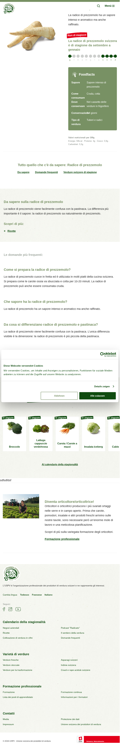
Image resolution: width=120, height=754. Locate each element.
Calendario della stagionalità (24, 622)
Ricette (11, 231)
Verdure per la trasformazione (17, 670)
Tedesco (24, 594)
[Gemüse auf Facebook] (4, 609)
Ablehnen (59, 395)
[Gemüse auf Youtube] (18, 609)
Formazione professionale (62, 539)
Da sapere (23, 172)
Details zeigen (102, 386)
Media (6, 719)
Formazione (9, 692)
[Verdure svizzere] (9, 9)
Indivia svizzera (68, 665)
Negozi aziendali (11, 628)
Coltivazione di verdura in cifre (18, 638)
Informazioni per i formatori (74, 697)
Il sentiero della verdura (72, 633)
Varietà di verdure (16, 654)
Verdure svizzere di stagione (80, 172)
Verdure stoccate (11, 665)
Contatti (9, 713)
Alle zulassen (97, 395)
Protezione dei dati (70, 719)
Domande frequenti (46, 172)
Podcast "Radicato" (70, 628)
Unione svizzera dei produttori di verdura (81, 724)
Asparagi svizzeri (69, 660)
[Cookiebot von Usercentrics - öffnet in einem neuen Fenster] (102, 354)
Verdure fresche (11, 660)
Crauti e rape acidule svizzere (75, 670)
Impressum (8, 724)
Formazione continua (71, 692)
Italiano (49, 594)
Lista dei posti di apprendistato (18, 697)
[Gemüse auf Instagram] (10, 609)
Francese (37, 594)
